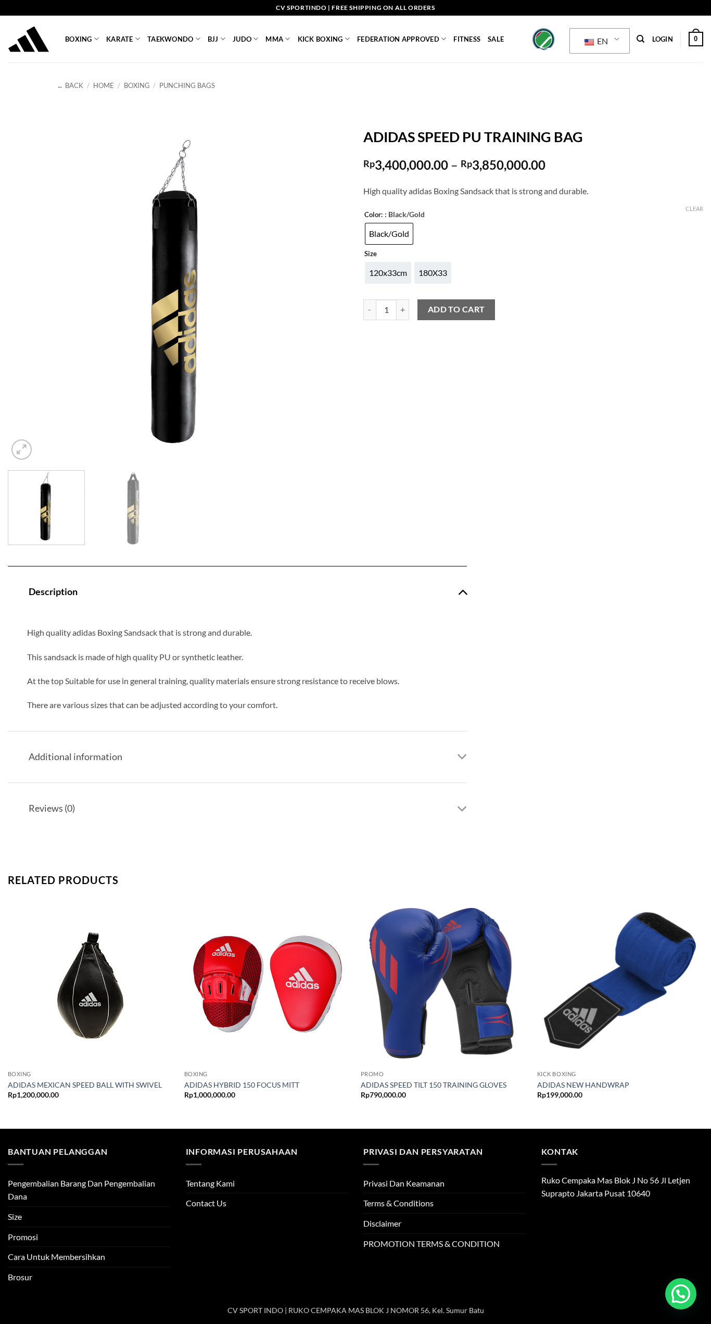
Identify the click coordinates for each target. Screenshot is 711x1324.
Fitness (466, 39)
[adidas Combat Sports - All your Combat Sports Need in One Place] (28, 39)
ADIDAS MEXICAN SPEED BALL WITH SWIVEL (85, 1084)
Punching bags (187, 85)
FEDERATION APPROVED (398, 39)
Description (53, 591)
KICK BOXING (320, 39)
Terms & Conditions (398, 1203)
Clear (694, 208)
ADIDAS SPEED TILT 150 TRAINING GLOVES (433, 1084)
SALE (496, 39)
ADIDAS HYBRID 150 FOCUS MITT (241, 1084)
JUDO (242, 39)
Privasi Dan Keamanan (404, 1183)
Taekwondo (170, 39)
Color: (373, 215)
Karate (119, 39)
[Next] (328, 292)
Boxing (78, 39)
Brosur (20, 1277)
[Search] (640, 39)
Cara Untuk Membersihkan (56, 1257)
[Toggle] (462, 591)
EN (601, 41)
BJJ (213, 39)
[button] (662, 39)
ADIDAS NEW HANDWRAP (583, 1084)
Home (103, 85)
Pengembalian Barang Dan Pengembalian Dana (81, 1190)
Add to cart (456, 309)
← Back (70, 85)
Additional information (75, 756)
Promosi (23, 1237)
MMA (274, 39)
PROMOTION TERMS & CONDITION (431, 1244)
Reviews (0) (52, 808)
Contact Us (206, 1203)
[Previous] (27, 292)
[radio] (389, 233)
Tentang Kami (210, 1183)
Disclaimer (382, 1223)
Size (370, 254)
